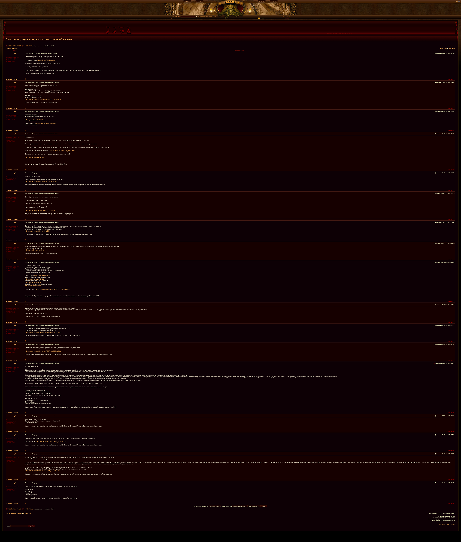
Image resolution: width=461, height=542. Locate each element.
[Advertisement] (230, 536)
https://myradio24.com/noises (34, 250)
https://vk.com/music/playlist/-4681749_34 (38, 231)
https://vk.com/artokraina (33, 286)
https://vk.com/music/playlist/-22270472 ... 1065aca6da (43, 351)
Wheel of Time (27, 513)
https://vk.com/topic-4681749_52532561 (62, 150)
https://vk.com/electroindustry (46, 60)
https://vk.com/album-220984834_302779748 (40, 210)
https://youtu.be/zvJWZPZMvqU (35, 120)
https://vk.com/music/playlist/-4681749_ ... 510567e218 (52, 289)
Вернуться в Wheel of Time (447, 524)
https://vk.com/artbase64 (33, 282)
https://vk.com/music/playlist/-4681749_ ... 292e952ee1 (43, 471)
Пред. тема (443, 48)
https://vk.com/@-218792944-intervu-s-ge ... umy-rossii (43, 332)
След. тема (451, 48)
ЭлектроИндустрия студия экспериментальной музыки (39, 39)
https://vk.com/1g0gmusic (42, 276)
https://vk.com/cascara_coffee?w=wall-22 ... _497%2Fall (43, 99)
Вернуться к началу (12, 79)
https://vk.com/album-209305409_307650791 (51, 441)
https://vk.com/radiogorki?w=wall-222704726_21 (41, 181)
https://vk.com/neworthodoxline (46, 123)
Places (20, 513)
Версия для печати (12, 48)
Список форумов (11, 513)
